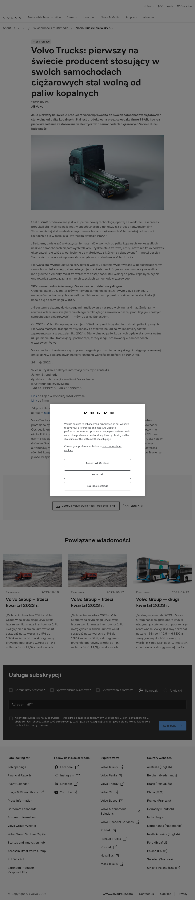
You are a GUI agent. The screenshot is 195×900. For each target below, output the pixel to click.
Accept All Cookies (97, 463)
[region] (97, 450)
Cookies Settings (98, 486)
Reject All (97, 474)
